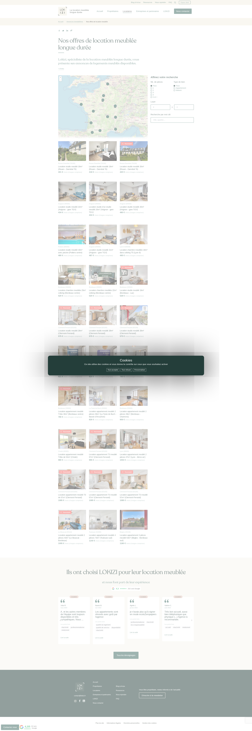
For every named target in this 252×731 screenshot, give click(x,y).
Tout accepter (113, 370)
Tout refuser (126, 370)
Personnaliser (139, 370)
